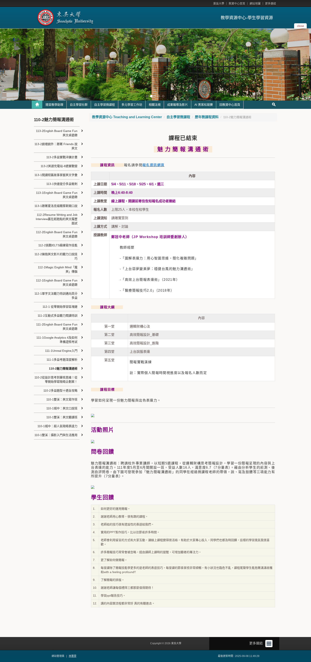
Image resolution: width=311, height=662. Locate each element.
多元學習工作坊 (131, 104)
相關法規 (155, 104)
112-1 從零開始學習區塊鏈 (60, 306)
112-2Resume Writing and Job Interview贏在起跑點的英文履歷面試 (56, 219)
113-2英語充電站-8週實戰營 (59, 166)
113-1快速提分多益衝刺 (61, 184)
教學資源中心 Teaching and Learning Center (127, 117)
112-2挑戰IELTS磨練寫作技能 (57, 245)
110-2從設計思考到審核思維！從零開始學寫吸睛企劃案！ (55, 379)
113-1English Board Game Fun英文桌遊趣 (56, 195)
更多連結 (270, 3)
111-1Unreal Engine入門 (61, 350)
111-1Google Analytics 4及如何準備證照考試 (56, 339)
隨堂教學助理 (54, 104)
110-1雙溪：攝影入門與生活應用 (55, 435)
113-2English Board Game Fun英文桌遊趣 (56, 133)
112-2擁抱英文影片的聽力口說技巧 (55, 256)
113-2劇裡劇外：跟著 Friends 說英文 (55, 146)
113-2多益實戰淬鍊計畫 (61, 157)
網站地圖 (255, 3)
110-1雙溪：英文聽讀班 (61, 417)
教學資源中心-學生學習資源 (247, 17)
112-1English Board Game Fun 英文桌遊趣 (56, 282)
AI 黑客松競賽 (203, 104)
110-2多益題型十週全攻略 (60, 390)
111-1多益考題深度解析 (62, 359)
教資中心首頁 (237, 3)
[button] (4, 64)
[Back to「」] (37, 105)
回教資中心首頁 (229, 104)
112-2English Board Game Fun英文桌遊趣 (56, 234)
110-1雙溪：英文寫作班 (61, 399)
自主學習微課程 (104, 104)
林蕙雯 (72, 656)
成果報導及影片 (177, 104)
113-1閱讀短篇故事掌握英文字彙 (55, 175)
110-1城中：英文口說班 (61, 408)
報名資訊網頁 (153, 165)
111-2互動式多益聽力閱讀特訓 (57, 315)
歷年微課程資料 (207, 117)
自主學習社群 (79, 104)
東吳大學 (218, 3)
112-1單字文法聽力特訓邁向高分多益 (55, 295)
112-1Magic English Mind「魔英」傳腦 (57, 269)
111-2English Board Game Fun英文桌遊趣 (56, 326)
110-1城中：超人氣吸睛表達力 (57, 426)
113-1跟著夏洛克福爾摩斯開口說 (55, 206)
